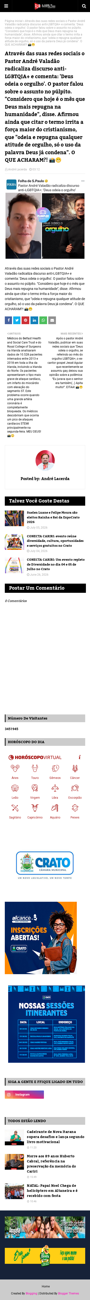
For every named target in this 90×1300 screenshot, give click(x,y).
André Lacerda (17, 169)
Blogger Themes (68, 1293)
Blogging (31, 1293)
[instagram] (24, 1094)
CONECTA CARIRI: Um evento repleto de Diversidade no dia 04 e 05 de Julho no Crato (56, 565)
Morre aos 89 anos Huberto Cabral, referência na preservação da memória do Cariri (51, 1164)
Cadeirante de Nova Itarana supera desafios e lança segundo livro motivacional (55, 1137)
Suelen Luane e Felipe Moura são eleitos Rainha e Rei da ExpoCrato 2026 (53, 517)
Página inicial (14, 21)
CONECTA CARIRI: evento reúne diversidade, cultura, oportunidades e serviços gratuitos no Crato (55, 541)
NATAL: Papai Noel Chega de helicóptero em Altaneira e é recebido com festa (52, 1191)
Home (46, 1286)
